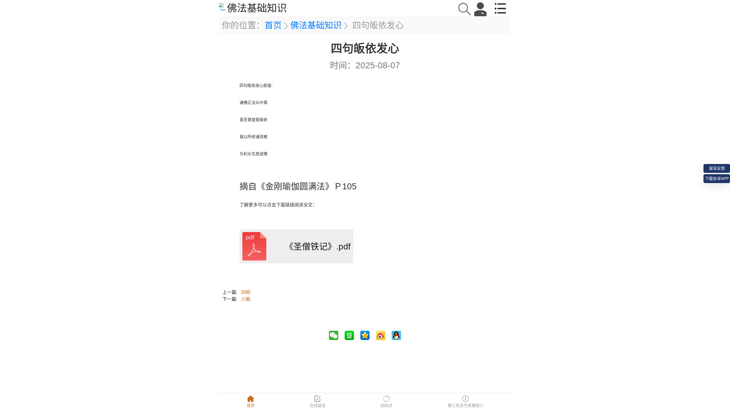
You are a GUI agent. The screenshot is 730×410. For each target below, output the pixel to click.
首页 (273, 25)
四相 (245, 292)
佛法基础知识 (316, 25)
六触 (245, 299)
